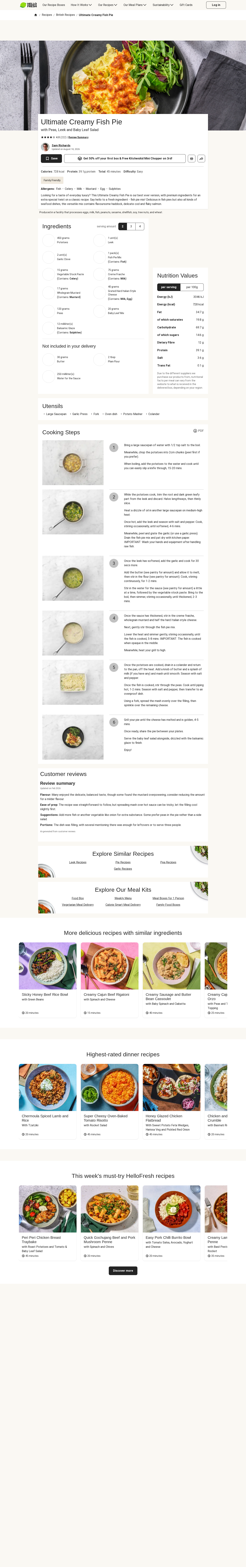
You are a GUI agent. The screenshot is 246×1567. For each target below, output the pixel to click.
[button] (93, 226)
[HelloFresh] (28, 5)
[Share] (201, 158)
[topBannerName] (123, 30)
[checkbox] (42, 137)
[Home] (35, 15)
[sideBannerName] (180, 240)
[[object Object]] (191, 158)
